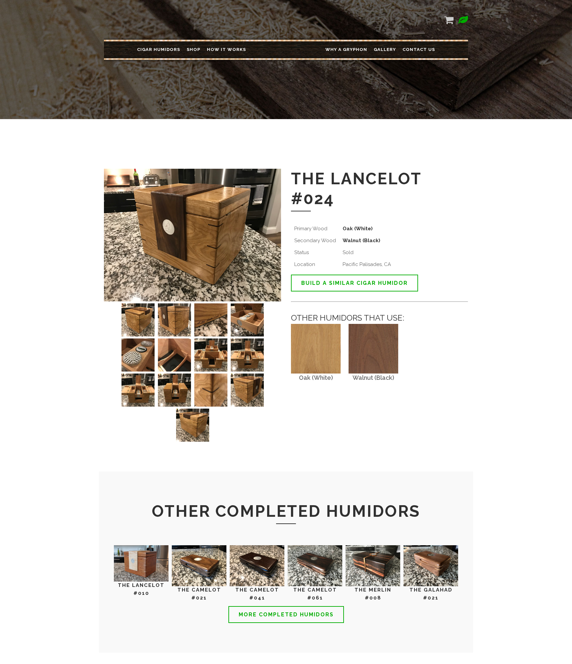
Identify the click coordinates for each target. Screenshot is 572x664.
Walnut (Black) (361, 240)
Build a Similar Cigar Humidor (354, 283)
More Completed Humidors (286, 614)
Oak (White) (358, 229)
